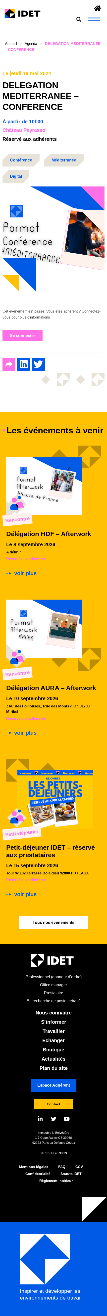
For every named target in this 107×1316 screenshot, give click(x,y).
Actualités (53, 1059)
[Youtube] (66, 1119)
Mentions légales (33, 1167)
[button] (79, 19)
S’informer (53, 1022)
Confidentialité (38, 1174)
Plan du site (54, 1068)
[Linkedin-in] (40, 1119)
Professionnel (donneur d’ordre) (54, 977)
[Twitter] (53, 1119)
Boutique (53, 1049)
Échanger (53, 1040)
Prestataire (53, 993)
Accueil (11, 43)
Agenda (31, 43)
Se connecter (22, 335)
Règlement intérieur (56, 1181)
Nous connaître (54, 1012)
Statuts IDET (71, 1174)
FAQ (61, 1167)
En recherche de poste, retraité (54, 1001)
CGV (79, 1167)
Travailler (54, 1031)
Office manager (53, 985)
